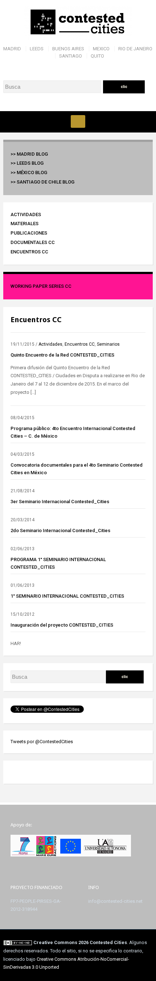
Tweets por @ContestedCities (42, 741)
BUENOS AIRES (68, 48)
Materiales (24, 223)
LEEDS (37, 48)
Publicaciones (29, 233)
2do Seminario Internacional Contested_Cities (60, 530)
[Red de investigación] (78, 22)
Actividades (26, 214)
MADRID (12, 48)
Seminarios (108, 344)
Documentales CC (33, 242)
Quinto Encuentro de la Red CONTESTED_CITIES (62, 355)
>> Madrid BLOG (29, 154)
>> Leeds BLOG (27, 163)
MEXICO (101, 48)
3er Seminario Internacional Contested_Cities (60, 501)
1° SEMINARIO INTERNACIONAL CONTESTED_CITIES (67, 596)
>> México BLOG (29, 172)
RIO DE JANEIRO (135, 48)
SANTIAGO (70, 56)
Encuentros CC (29, 251)
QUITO (97, 56)
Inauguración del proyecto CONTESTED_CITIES (62, 625)
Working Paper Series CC (41, 286)
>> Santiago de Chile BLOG (42, 182)
